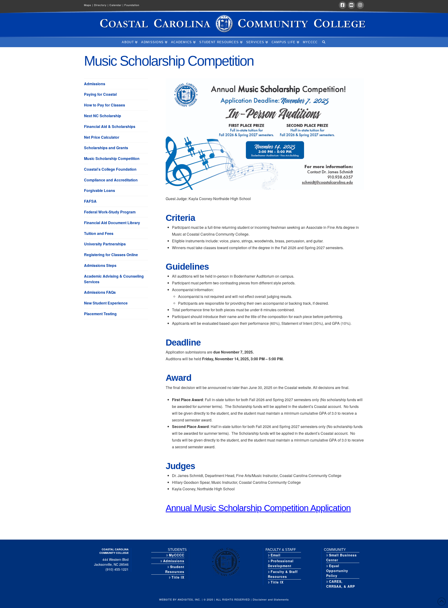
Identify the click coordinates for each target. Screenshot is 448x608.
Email (275, 555)
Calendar (116, 5)
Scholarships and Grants (106, 147)
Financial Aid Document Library (112, 222)
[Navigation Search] (323, 42)
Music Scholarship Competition (112, 158)
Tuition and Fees (98, 233)
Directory (101, 5)
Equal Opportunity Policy (337, 570)
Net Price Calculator (101, 137)
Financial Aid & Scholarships (109, 126)
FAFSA (90, 201)
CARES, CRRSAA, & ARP (340, 584)
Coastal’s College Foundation (110, 169)
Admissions (94, 83)
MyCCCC (176, 555)
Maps (88, 5)
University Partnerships (105, 244)
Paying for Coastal (100, 94)
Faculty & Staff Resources (283, 574)
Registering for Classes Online (111, 254)
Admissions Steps (100, 265)
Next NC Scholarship (102, 115)
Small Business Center (341, 557)
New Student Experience (106, 303)
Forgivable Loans (99, 190)
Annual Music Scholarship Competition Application (258, 508)
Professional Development (281, 563)
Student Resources (174, 569)
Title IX (178, 577)
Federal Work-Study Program (110, 212)
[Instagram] (360, 5)
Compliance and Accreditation (111, 180)
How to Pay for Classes (104, 105)
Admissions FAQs (100, 292)
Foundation (131, 5)
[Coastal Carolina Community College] (224, 24)
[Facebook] (342, 5)
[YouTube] (351, 5)
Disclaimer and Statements (271, 599)
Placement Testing (100, 313)
